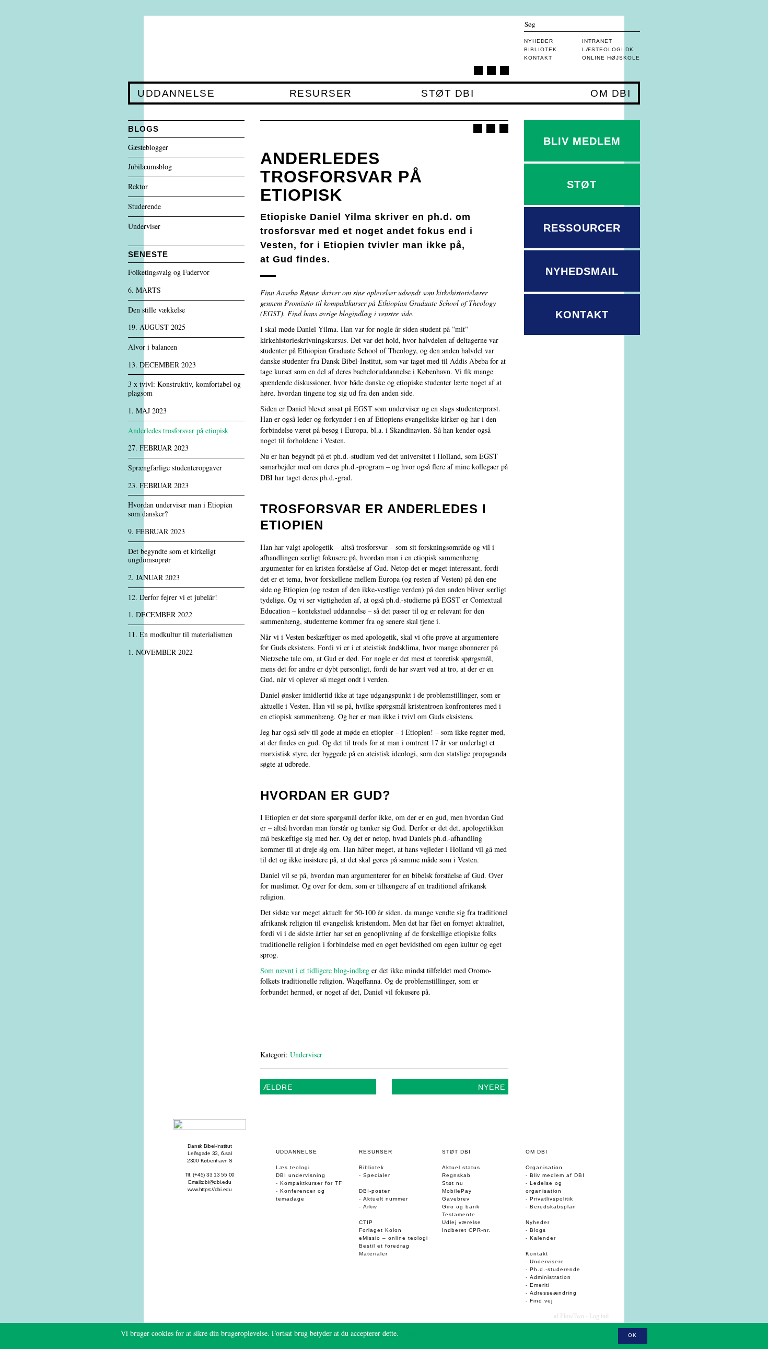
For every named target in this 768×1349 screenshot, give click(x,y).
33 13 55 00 (220, 1175)
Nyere (491, 1087)
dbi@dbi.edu (216, 1182)
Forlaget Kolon (380, 1230)
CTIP (366, 1222)
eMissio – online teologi (393, 1238)
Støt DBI (447, 93)
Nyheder (538, 41)
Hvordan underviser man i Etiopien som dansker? (180, 509)
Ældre (278, 1087)
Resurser (320, 93)
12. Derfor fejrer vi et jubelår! (172, 597)
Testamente (458, 1214)
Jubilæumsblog (150, 167)
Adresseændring (553, 1293)
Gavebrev (456, 1199)
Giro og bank (461, 1206)
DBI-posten (375, 1191)
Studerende (144, 206)
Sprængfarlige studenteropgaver (175, 468)
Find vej (541, 1301)
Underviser (306, 1054)
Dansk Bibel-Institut (209, 1146)
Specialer (376, 1175)
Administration (550, 1277)
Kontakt (538, 58)
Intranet (597, 41)
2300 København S (209, 1160)
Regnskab (456, 1175)
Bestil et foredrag (384, 1246)
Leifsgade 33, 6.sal (209, 1153)
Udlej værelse (461, 1222)
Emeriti (540, 1285)
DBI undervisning (300, 1175)
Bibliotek (540, 49)
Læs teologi (293, 1167)
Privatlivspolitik (551, 1199)
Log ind (599, 1316)
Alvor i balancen (152, 347)
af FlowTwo (569, 1316)
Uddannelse (176, 93)
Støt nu (452, 1183)
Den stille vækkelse (156, 310)
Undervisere (547, 1261)
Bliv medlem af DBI (557, 1175)
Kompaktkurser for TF (311, 1183)
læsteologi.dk (608, 49)
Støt (582, 184)
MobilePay (457, 1191)
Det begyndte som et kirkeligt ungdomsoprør (172, 556)
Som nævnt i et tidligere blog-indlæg (314, 970)
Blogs (538, 1230)
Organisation (544, 1167)
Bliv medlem (582, 141)
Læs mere (415, 1333)
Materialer (373, 1253)
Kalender (543, 1238)
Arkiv (370, 1206)
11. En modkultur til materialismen (180, 634)
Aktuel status (461, 1167)
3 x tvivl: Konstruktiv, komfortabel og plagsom (184, 389)
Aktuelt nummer (385, 1199)
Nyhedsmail (582, 271)
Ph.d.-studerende (555, 1269)
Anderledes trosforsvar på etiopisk (178, 430)
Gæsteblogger (148, 147)
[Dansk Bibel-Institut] (190, 49)
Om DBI (610, 93)
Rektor (138, 186)
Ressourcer (582, 228)
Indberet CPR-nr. (466, 1230)
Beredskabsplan (553, 1206)
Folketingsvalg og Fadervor (169, 272)
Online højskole (611, 58)
